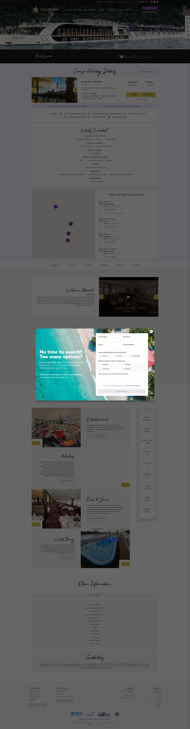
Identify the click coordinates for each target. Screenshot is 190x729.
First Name (103, 337)
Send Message (122, 391)
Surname (127, 337)
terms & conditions (133, 386)
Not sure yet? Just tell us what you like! (113, 374)
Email (101, 345)
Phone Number (129, 345)
